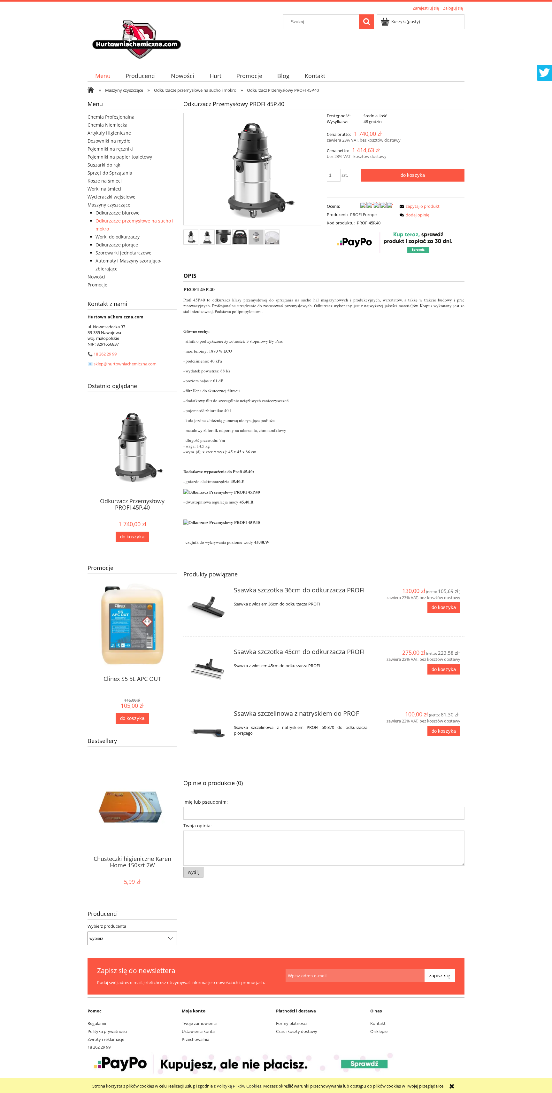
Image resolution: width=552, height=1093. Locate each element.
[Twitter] (544, 72)
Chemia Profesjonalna (111, 117)
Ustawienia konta (198, 1031)
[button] (418, 206)
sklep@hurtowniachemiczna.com (125, 364)
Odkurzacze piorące (117, 245)
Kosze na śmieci (105, 181)
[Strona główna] (138, 37)
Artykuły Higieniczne (109, 133)
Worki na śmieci (104, 189)
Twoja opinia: (197, 826)
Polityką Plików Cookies (239, 1086)
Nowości (96, 277)
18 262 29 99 (105, 354)
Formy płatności (291, 1023)
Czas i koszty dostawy (296, 1031)
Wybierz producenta (107, 926)
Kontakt (378, 1023)
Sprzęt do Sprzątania (110, 173)
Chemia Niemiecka (107, 125)
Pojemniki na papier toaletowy (120, 157)
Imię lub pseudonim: (205, 802)
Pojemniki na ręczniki (110, 149)
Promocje (97, 285)
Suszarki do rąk (104, 165)
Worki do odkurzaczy (118, 237)
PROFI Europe (363, 214)
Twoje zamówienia (199, 1023)
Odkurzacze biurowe (118, 213)
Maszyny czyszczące (109, 205)
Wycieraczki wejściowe (111, 197)
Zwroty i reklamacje (106, 1039)
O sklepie (378, 1031)
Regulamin (98, 1023)
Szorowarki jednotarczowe (123, 253)
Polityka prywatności (107, 1031)
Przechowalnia (195, 1039)
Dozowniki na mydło (109, 141)
